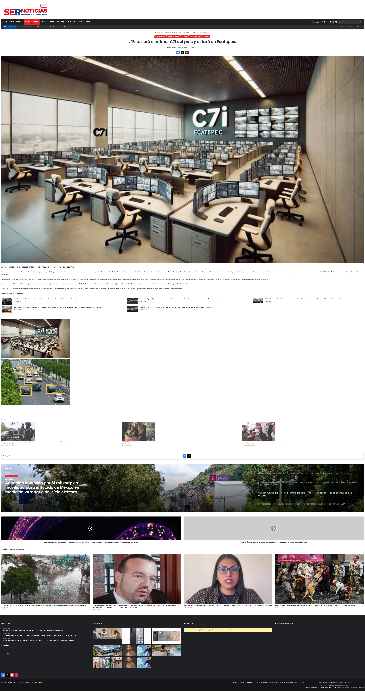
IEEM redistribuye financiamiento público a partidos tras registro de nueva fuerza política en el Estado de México (304, 299)
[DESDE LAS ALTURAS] (181, 431)
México (43, 22)
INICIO (5, 22)
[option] (182, 488)
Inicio (158, 32)
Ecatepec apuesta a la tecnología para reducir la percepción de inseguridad (265, 442)
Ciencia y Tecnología (75, 22)
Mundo (51, 22)
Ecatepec (185, 36)
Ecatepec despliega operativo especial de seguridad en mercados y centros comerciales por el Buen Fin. (34, 442)
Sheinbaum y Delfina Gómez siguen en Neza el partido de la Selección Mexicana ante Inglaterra (47, 299)
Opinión (88, 22)
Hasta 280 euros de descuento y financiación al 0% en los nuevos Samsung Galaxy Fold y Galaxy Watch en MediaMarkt (53, 27)
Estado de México (31, 22)
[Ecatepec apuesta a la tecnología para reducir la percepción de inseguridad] (301, 431)
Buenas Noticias (160, 36)
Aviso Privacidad (332, 682)
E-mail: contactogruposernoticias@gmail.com (334, 685)
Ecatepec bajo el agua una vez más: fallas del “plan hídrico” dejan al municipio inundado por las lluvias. (175, 307)
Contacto (340, 682)
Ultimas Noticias (16, 22)
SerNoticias (38, 682)
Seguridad (206, 36)
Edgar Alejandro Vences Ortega (177, 47)
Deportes (60, 22)
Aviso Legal (322, 682)
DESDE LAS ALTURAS (128, 442)
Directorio (347, 682)
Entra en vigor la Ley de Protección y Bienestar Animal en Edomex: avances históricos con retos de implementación (315, 606)
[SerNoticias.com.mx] (25, 9)
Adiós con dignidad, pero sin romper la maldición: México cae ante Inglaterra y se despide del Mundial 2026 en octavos (180, 299)
